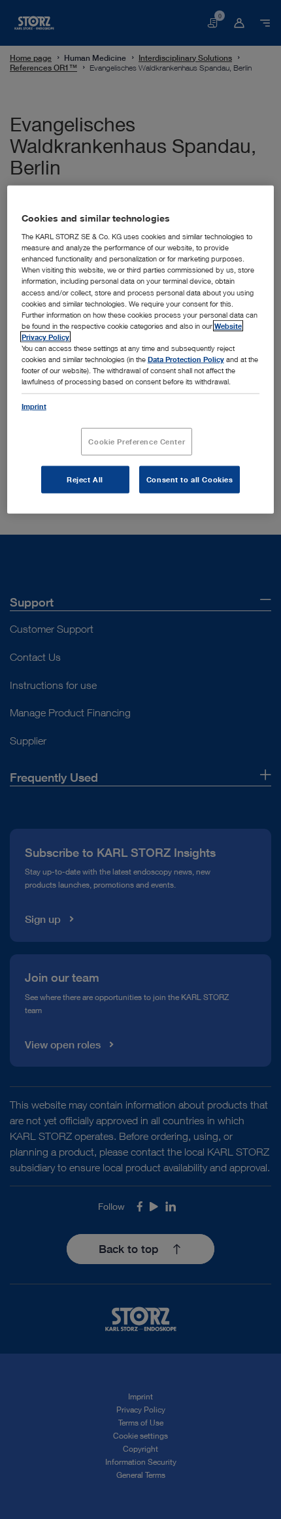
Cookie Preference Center (136, 441)
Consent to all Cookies (189, 479)
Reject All (85, 479)
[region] (140, 349)
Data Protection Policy (186, 359)
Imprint (34, 406)
